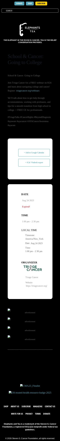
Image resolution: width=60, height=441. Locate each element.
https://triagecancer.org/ (36, 286)
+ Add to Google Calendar (34, 153)
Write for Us (17, 413)
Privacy (29, 413)
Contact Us (50, 406)
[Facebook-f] (20, 397)
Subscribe (26, 406)
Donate (46, 413)
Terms (38, 413)
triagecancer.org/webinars (27, 91)
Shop (6, 406)
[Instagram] (33, 397)
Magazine (37, 406)
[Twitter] (26, 397)
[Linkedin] (39, 397)
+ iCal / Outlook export (34, 162)
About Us (15, 406)
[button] (55, 16)
